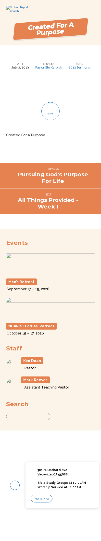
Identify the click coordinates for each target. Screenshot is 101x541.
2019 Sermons (79, 67)
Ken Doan (32, 361)
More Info (42, 498)
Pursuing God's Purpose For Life (53, 177)
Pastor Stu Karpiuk (48, 67)
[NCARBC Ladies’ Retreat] (50, 317)
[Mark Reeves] (12, 389)
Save (50, 113)
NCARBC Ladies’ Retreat (31, 326)
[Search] (55, 416)
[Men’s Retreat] (50, 273)
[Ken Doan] (12, 370)
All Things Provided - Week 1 (48, 203)
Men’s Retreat (21, 282)
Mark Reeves (35, 380)
